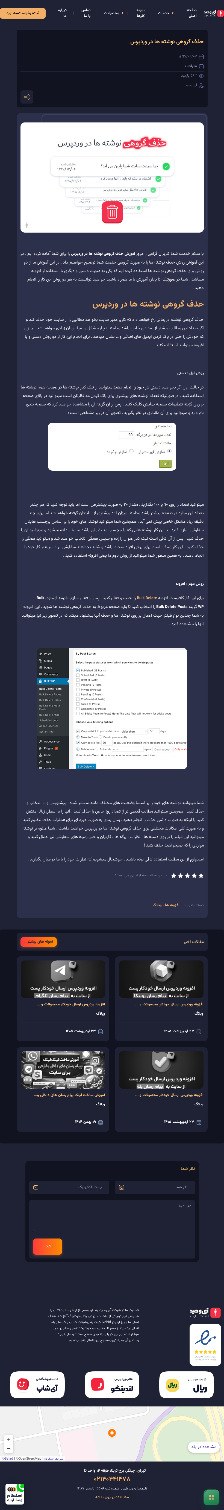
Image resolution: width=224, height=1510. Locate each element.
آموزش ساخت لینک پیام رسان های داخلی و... (69, 1095)
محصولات (111, 13)
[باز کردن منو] (211, 1497)
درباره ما (62, 13)
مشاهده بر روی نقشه (112, 1497)
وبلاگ (158, 905)
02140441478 (112, 1479)
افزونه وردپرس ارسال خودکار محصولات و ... (169, 1005)
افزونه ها (171, 905)
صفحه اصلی (192, 13)
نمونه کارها (141, 13)
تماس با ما (85, 13)
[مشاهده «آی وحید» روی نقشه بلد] (112, 1434)
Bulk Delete (147, 598)
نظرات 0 (191, 66)
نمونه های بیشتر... (38, 942)
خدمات (164, 13)
